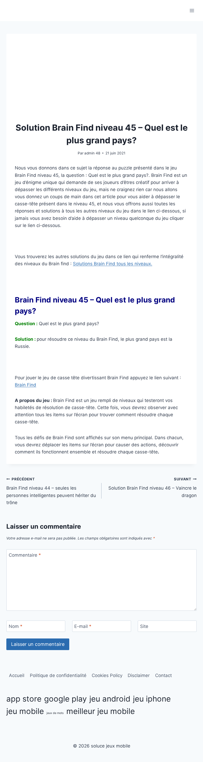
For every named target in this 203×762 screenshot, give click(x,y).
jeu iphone (152, 698)
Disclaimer (139, 675)
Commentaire (25, 555)
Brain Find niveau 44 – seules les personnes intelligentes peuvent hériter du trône (51, 491)
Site (144, 626)
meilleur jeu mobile (100, 711)
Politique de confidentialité (58, 675)
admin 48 (92, 153)
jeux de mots (55, 713)
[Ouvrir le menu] (192, 10)
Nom (15, 626)
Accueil (16, 675)
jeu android (109, 698)
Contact (163, 675)
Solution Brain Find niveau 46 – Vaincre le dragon (152, 487)
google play (65, 698)
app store (23, 698)
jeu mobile (25, 711)
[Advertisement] (101, 82)
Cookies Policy (107, 675)
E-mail (82, 626)
